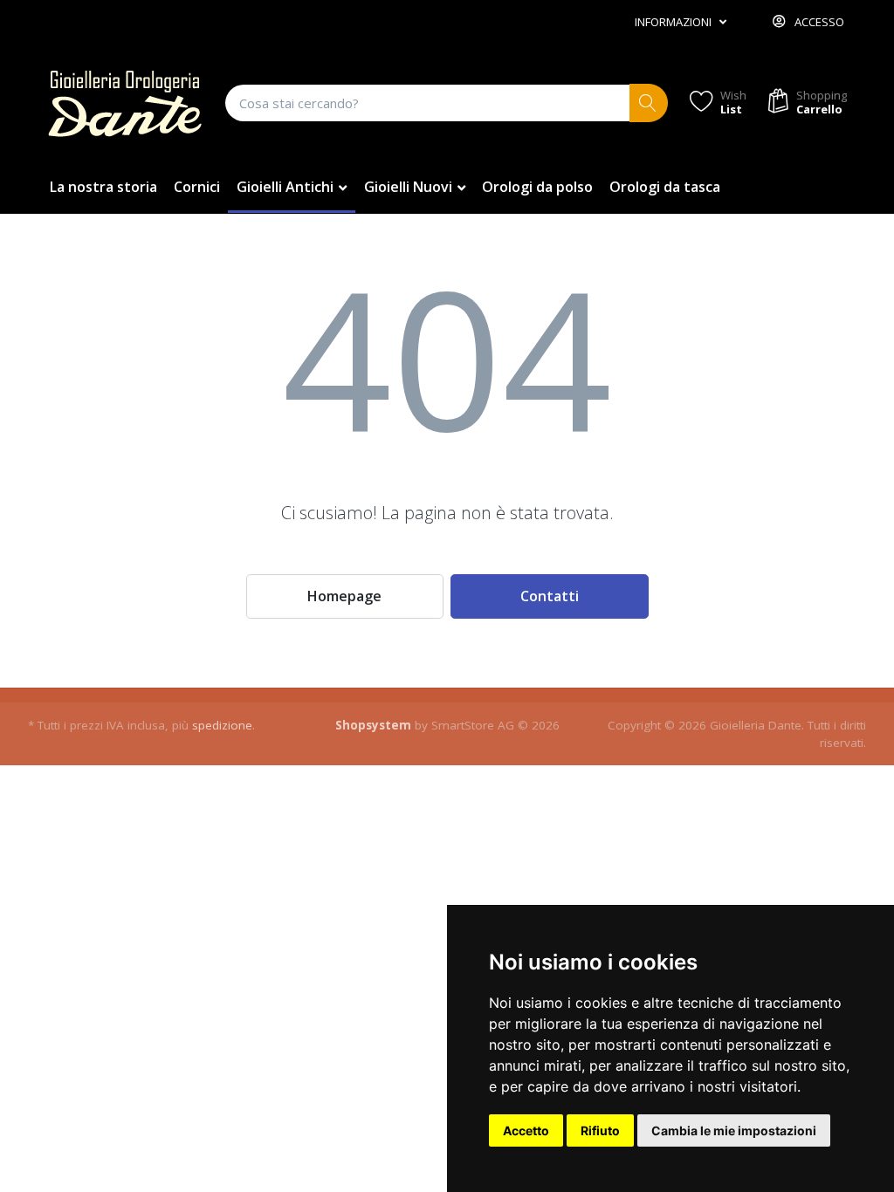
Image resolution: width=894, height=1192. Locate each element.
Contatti (549, 596)
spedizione (222, 725)
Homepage (344, 596)
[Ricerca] (649, 103)
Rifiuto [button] (600, 1130)
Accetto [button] (526, 1130)
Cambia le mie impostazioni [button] (733, 1130)
